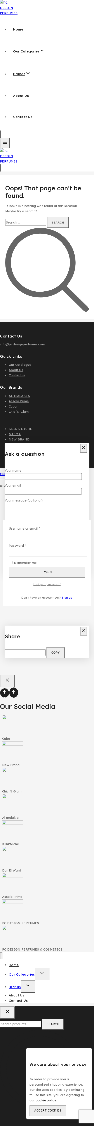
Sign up (67, 597)
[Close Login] (7, 681)
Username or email (31, 528)
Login (47, 572)
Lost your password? (47, 584)
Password (24, 545)
